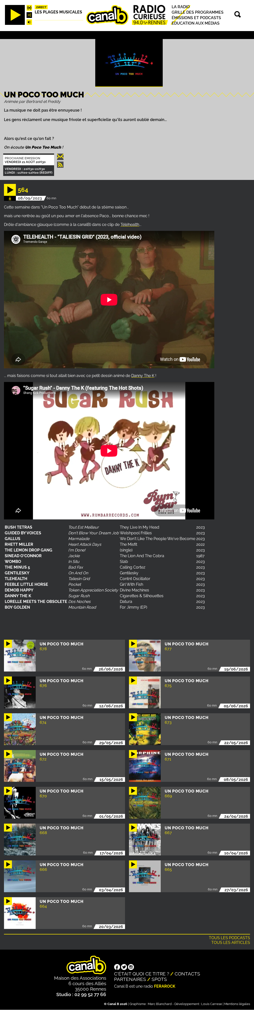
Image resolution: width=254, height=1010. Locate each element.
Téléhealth (130, 224)
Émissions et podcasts (196, 17)
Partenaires (130, 979)
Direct (41, 7)
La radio (181, 6)
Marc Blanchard (160, 1004)
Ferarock (164, 986)
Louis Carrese (211, 1004)
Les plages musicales (58, 12)
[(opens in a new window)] (117, 967)
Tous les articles (230, 942)
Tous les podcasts (229, 937)
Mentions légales (237, 1004)
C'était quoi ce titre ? (141, 973)
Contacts (187, 973)
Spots (159, 979)
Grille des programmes (197, 12)
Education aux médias (196, 23)
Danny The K (142, 375)
